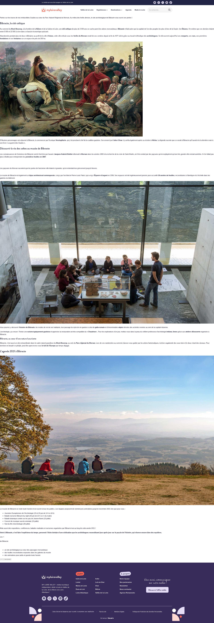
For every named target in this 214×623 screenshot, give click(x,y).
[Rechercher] (169, 10)
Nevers (94, 168)
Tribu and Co (111, 618)
